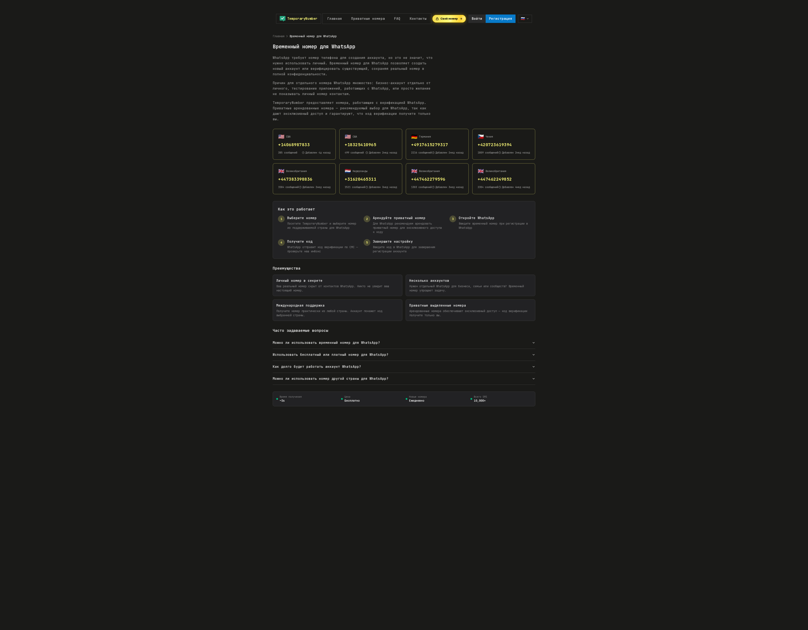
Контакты (418, 18)
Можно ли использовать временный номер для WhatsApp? (326, 342)
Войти (477, 18)
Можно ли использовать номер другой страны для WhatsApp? (330, 378)
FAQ (397, 18)
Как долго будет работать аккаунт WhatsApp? (317, 366)
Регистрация (500, 18)
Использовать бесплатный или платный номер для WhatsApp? (330, 354)
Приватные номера (368, 18)
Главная (334, 18)
